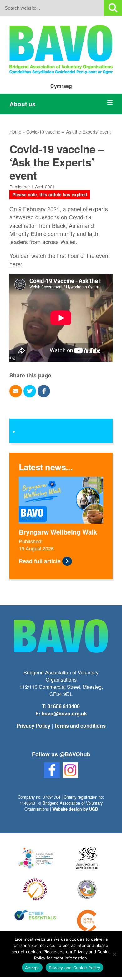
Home (15, 131)
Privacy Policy (33, 725)
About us (22, 104)
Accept (32, 967)
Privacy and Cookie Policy (74, 967)
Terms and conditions (80, 725)
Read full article (40, 561)
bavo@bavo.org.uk (64, 713)
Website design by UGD (75, 809)
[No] (114, 954)
